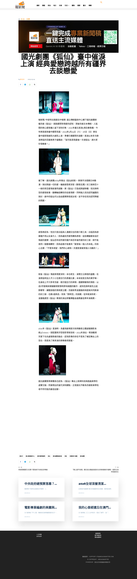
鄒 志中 (22, 79)
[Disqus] (68, 423)
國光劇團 (82, 456)
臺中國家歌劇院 (41, 456)
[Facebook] (20, 85)
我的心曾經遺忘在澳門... (95, 507)
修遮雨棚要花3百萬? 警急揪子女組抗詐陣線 (33, 470)
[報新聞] (26, 5)
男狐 (66, 456)
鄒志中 (21, 456)
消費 (28, 19)
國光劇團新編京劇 (57, 456)
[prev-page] (19, 524)
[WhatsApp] (30, 85)
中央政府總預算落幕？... (40, 483)
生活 (22, 19)
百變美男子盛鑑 (73, 456)
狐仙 (49, 456)
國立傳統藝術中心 (30, 456)
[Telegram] (25, 85)
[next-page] (23, 524)
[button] (101, 2)
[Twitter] (34, 85)
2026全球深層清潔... (92, 483)
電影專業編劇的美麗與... (40, 507)
